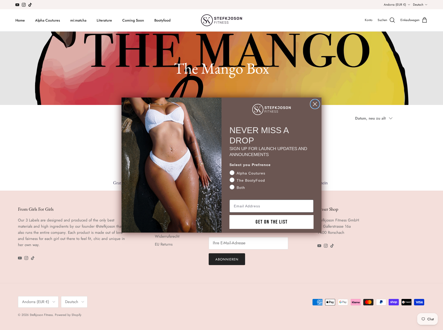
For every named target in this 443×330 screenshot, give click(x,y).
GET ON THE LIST (272, 222)
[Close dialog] (314, 104)
